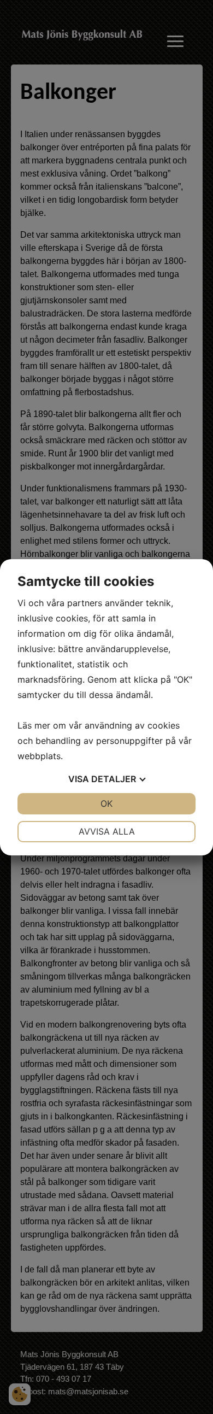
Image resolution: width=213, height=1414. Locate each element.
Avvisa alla (107, 831)
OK (106, 803)
